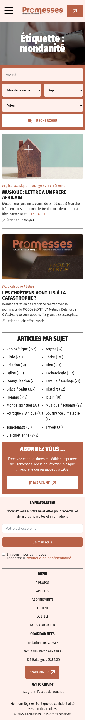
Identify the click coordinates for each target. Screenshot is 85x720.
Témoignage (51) (19, 427)
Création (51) (16, 365)
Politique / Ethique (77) (25, 413)
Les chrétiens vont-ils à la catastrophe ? (34, 295)
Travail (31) (54, 427)
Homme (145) (17, 397)
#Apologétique (12, 286)
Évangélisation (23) (21, 381)
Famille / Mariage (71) (63, 381)
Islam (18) (53, 397)
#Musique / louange (28, 186)
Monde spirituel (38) (23, 405)
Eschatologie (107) (60, 373)
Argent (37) (54, 349)
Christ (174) (54, 357)
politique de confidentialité (49, 558)
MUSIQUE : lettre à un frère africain (34, 194)
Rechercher (46, 120)
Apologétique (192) (21, 349)
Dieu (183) (53, 365)
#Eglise (7, 186)
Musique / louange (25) (64, 405)
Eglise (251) (15, 373)
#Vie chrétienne (54, 186)
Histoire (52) (55, 389)
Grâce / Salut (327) (21, 389)
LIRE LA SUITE (38, 214)
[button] (8, 10)
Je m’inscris (42, 542)
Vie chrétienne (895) (22, 435)
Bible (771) (15, 357)
